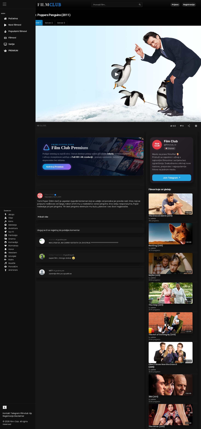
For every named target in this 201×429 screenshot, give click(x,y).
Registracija (8, 416)
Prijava (175, 4)
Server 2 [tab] (49, 22)
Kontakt (6, 413)
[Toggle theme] (5, 407)
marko (52, 239)
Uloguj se (41, 230)
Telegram (15, 413)
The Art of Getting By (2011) (162, 334)
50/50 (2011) (154, 275)
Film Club (49, 194)
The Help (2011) (156, 304)
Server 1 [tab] (36, 22)
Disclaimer (19, 416)
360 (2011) (153, 396)
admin (153, 218)
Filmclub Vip (26, 413)
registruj (54, 230)
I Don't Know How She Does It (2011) (163, 365)
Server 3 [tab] (61, 22)
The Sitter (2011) (157, 426)
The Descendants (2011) (160, 215)
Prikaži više (43, 216)
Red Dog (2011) (156, 245)
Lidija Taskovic (56, 255)
